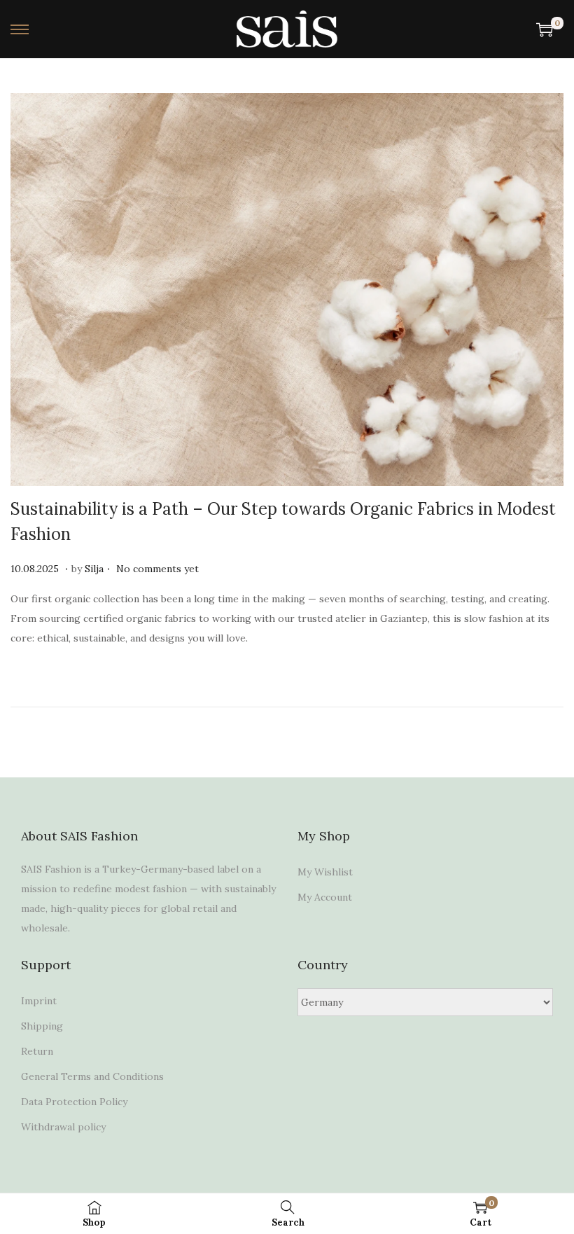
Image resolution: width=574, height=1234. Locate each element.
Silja (94, 568)
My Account (325, 897)
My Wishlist (325, 872)
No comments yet (157, 568)
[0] (544, 29)
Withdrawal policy (63, 1127)
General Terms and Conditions (92, 1076)
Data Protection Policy (74, 1101)
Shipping (42, 1026)
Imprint (39, 1000)
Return (37, 1051)
